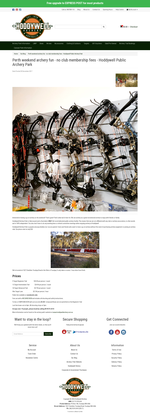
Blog (78, 10)
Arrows (49, 43)
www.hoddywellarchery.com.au (63, 312)
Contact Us (96, 10)
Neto (81, 411)
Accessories (59, 43)
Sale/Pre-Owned (110, 43)
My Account (32, 350)
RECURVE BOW (27, 298)
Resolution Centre (32, 358)
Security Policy (116, 358)
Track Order (32, 354)
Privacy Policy (117, 354)
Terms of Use (116, 350)
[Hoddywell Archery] (32, 27)
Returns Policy (117, 366)
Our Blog (74, 358)
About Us (86, 10)
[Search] (104, 27)
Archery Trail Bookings (127, 43)
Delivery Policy (116, 362)
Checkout (134, 27)
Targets (86, 43)
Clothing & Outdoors (74, 43)
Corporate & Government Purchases (74, 370)
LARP (35, 43)
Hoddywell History (74, 366)
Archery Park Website (74, 362)
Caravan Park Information (23, 48)
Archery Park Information (21, 43)
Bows (41, 43)
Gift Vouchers (97, 43)
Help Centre (120, 10)
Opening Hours (108, 10)
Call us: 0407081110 (68, 10)
